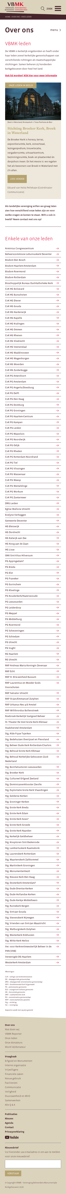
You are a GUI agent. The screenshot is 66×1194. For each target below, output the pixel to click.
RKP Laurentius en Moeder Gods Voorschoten (23, 685)
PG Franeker (12, 578)
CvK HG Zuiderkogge (16, 370)
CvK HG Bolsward (14, 288)
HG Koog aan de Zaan (16, 543)
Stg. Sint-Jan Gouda (15, 911)
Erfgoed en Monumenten (18, 1061)
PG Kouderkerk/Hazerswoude (21, 596)
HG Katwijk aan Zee (15, 538)
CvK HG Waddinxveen (17, 352)
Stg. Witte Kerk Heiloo (17, 940)
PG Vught (10, 648)
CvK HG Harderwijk (15, 312)
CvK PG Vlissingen (15, 468)
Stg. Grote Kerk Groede (17, 824)
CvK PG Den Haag (14, 399)
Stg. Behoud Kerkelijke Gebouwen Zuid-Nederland (27, 759)
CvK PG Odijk (12, 445)
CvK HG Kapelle (13, 318)
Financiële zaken (14, 1074)
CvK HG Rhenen (13, 335)
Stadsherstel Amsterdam (18, 727)
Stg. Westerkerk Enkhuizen (19, 935)
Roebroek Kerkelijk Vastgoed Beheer (25, 716)
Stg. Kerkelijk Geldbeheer (19, 836)
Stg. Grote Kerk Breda (16, 807)
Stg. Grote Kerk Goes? (17, 819)
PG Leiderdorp (13, 607)
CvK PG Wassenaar (15, 474)
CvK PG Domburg (14, 404)
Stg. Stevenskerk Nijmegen (19, 917)
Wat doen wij (12, 1029)
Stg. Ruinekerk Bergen (17, 906)
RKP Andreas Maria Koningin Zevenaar (26, 665)
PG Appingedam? (14, 561)
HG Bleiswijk (12, 526)
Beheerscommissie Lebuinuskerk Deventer (28, 254)
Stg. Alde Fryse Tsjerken (18, 733)
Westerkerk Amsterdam (18, 962)
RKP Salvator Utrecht (16, 693)
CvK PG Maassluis (14, 433)
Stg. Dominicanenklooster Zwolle (23, 784)
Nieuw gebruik (13, 1078)
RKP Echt (10, 671)
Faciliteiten (11, 1082)
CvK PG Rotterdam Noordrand (21, 456)
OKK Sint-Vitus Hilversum (19, 555)
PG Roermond (12, 624)
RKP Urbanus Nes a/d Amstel (20, 704)
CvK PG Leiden (13, 428)
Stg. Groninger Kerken (17, 801)
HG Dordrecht (12, 532)
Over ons (16, 17)
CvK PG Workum (14, 491)
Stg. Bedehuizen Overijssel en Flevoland (27, 739)
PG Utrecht (11, 642)
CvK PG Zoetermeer (15, 497)
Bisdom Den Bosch (15, 260)
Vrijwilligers (11, 1069)
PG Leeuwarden (14, 601)
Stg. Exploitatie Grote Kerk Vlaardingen (26, 790)
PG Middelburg (13, 619)
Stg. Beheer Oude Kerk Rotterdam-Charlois (28, 745)
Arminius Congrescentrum (19, 248)
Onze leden (11, 1038)
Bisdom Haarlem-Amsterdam (20, 265)
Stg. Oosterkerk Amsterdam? (20, 882)
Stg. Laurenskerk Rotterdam (20, 853)
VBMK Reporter (13, 1033)
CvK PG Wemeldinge (16, 486)
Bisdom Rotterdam (15, 277)
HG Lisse (9, 549)
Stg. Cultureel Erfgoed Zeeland (21, 778)
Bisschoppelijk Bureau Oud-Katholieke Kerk (29, 283)
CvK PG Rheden (13, 451)
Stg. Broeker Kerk (14, 772)
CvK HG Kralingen (14, 323)
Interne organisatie (15, 1065)
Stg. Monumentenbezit (17, 871)
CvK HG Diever (13, 300)
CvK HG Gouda (13, 306)
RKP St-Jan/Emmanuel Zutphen (22, 698)
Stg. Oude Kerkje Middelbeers (21, 900)
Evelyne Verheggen (15, 514)
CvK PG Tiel (11, 462)
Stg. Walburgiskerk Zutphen (20, 929)
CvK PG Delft (12, 393)
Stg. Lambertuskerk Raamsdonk (22, 848)
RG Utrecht (11, 659)
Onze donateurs (13, 1042)
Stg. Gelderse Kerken (16, 796)
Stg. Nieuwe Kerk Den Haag (20, 877)
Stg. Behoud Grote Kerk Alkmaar (22, 751)
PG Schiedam (12, 636)
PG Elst (9, 572)
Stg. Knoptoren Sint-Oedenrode (22, 842)
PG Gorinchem (13, 584)
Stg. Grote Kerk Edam (16, 813)
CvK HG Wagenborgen (17, 358)
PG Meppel (11, 613)
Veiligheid (10, 1091)
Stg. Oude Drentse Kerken (19, 888)
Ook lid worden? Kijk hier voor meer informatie (31, 75)
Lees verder (17, 178)
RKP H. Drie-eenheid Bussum (20, 677)
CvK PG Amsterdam (15, 381)
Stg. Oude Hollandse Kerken (20, 894)
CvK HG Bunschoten (16, 294)
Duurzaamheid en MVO (17, 1096)
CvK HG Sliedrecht (15, 341)
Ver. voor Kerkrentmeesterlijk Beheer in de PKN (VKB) (28, 948)
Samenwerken (12, 1100)
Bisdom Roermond (15, 271)
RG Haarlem (11, 654)
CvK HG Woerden (14, 364)
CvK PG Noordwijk (15, 439)
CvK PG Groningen (15, 410)
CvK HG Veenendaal (16, 346)
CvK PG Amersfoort (15, 375)
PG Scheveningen (14, 630)
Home (7, 17)
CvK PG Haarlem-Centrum (19, 416)
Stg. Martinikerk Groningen (20, 865)
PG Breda (10, 567)
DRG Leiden (11, 503)
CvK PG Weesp (13, 480)
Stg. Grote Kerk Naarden (18, 830)
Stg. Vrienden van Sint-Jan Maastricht (25, 923)
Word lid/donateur (15, 1047)
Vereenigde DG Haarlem (18, 956)
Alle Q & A (10, 1104)
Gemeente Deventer (16, 520)
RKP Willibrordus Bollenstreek (21, 710)
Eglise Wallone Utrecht (17, 509)
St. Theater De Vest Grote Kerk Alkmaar (26, 722)
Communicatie (13, 1087)
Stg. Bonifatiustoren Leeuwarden (23, 767)
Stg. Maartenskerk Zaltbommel (21, 859)
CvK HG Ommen (13, 329)
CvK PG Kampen (14, 422)
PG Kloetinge (12, 590)
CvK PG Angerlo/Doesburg (19, 387)
